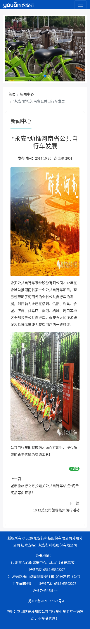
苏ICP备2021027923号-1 (46, 601)
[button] (9, 49)
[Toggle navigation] (80, 4)
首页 (12, 94)
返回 (75, 468)
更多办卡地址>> (45, 590)
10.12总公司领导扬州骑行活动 (56, 510)
